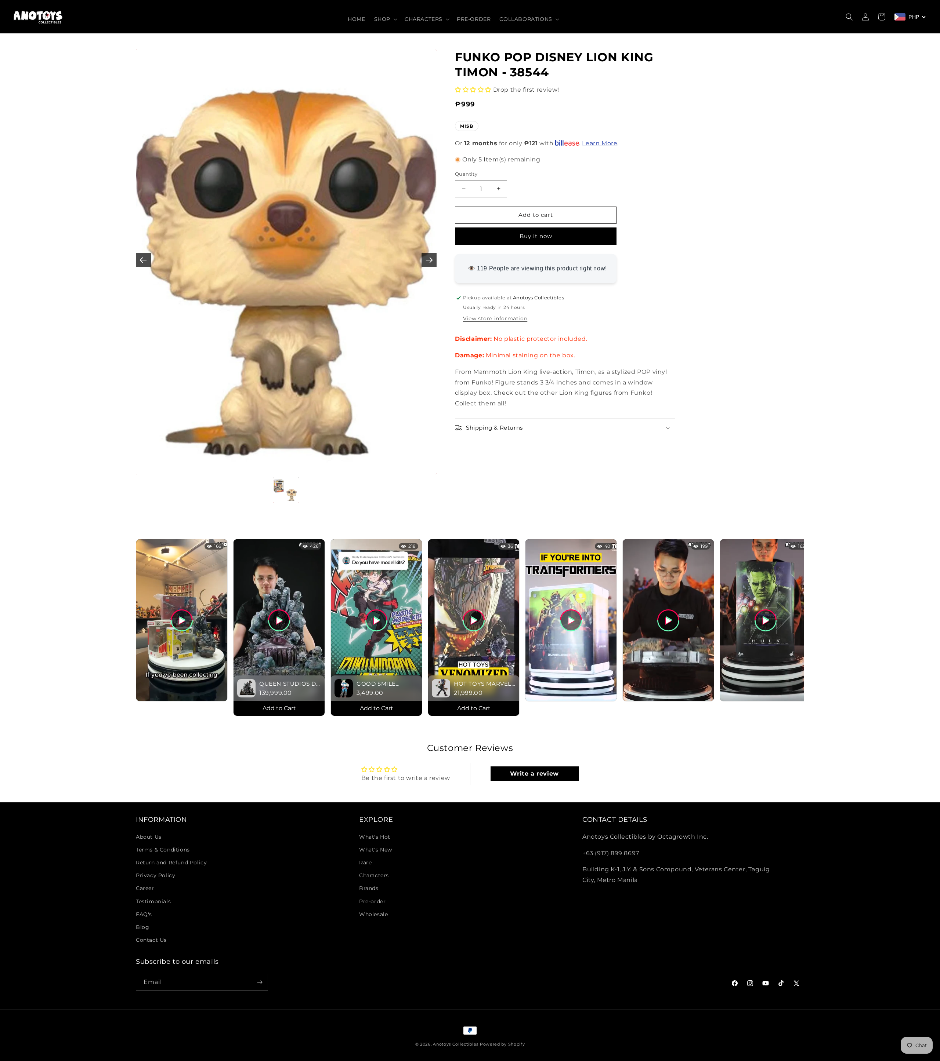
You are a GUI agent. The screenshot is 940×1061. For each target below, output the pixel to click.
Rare (365, 862)
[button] (385, 19)
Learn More (599, 143)
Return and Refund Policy (171, 862)
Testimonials (153, 901)
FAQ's (144, 914)
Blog (142, 927)
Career (145, 888)
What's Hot (374, 837)
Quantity (466, 174)
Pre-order (372, 901)
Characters (374, 875)
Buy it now (536, 236)
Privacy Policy (155, 875)
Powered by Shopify (502, 1044)
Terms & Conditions (163, 849)
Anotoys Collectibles (455, 1044)
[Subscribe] (260, 982)
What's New (375, 849)
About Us (149, 837)
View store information (495, 318)
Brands (369, 888)
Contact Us (151, 940)
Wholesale (373, 914)
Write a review (534, 773)
